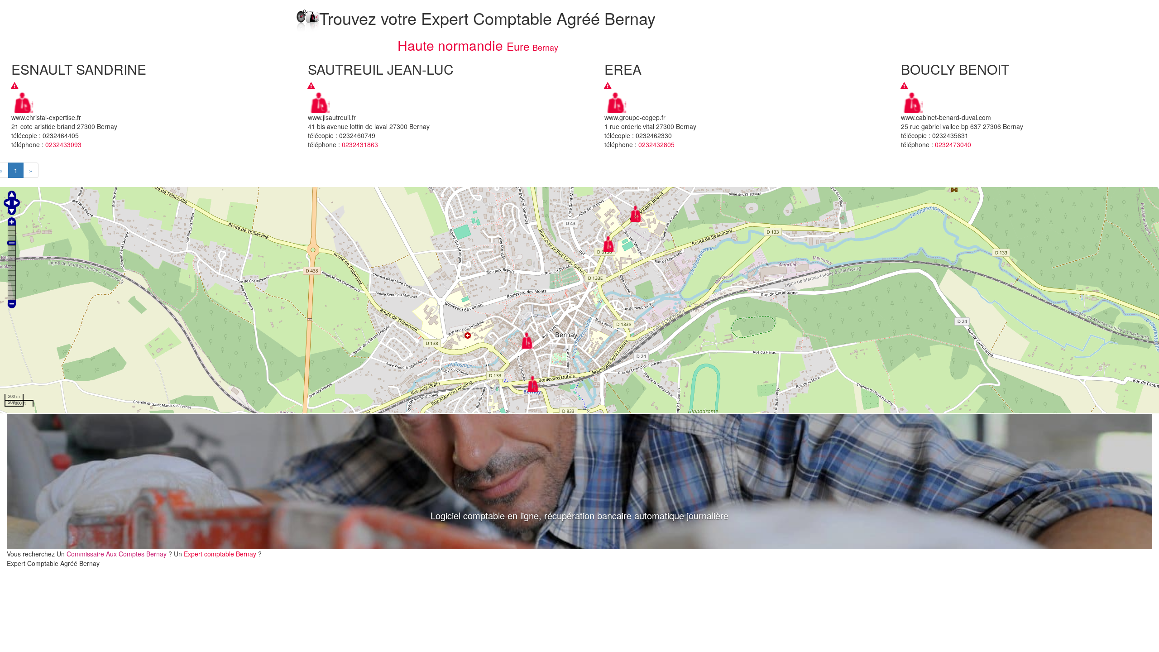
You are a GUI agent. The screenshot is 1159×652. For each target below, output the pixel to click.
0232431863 (360, 144)
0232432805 (656, 144)
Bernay (545, 47)
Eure (518, 46)
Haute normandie (450, 45)
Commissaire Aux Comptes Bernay (117, 553)
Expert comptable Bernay (221, 553)
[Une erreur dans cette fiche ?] (14, 85)
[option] (579, 482)
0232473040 (953, 144)
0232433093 (63, 144)
